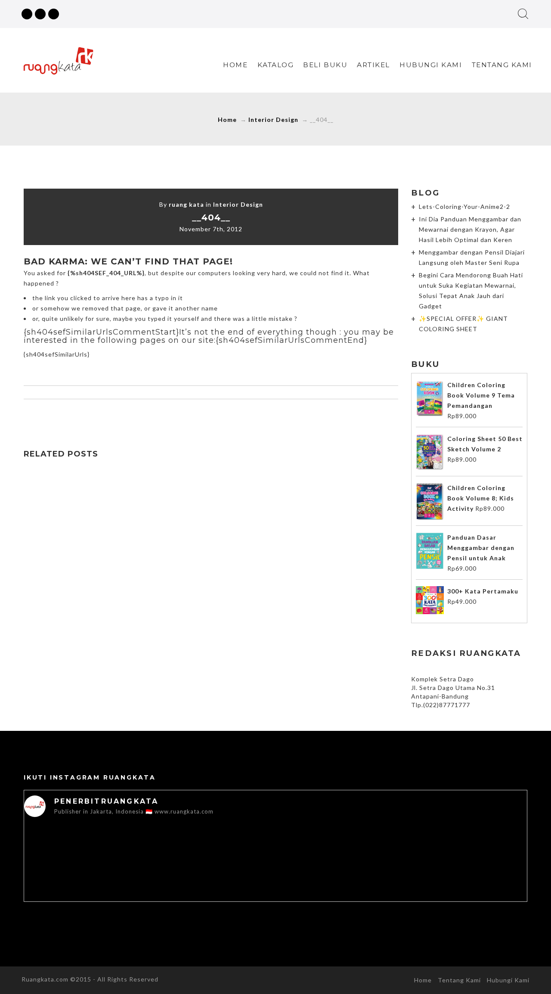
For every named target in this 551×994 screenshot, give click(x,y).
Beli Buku (325, 65)
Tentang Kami (502, 65)
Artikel (373, 65)
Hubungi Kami (430, 65)
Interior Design (273, 119)
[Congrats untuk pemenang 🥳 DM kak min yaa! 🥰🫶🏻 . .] (175, 855)
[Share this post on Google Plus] (211, 416)
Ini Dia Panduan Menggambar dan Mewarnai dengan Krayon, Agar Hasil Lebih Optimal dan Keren (470, 229)
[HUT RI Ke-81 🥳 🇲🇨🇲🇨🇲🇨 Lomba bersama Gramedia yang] (477, 855)
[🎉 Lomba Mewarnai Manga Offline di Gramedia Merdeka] (275, 855)
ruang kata (186, 204)
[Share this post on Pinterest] (229, 416)
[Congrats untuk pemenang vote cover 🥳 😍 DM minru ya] (376, 855)
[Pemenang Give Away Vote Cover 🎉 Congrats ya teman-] (74, 855)
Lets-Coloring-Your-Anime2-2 (464, 206)
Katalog (275, 65)
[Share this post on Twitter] (193, 416)
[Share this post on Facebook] (175, 416)
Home (235, 65)
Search (523, 14)
